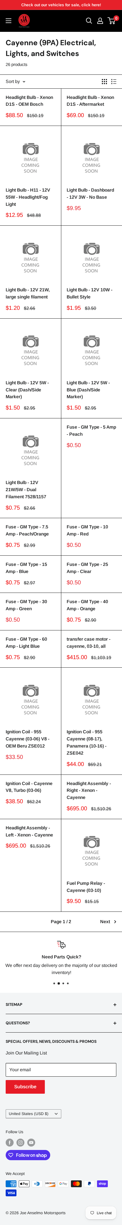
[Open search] (89, 21)
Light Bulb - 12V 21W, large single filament (28, 293)
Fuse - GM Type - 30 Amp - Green (26, 605)
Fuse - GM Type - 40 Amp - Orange (87, 605)
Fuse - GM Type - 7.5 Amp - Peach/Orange (27, 530)
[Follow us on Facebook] (10, 1143)
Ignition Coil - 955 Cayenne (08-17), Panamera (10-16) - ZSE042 (86, 742)
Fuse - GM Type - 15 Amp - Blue (26, 568)
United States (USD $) (29, 1114)
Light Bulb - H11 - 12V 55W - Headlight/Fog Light (28, 197)
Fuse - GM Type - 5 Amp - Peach (91, 431)
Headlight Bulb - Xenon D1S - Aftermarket (90, 101)
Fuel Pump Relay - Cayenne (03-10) (86, 887)
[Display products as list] (113, 81)
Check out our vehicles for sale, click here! (61, 5)
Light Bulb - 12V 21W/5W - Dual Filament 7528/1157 (26, 489)
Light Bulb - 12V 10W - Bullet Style (89, 293)
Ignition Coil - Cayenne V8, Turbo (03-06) (29, 787)
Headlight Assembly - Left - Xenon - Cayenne (29, 831)
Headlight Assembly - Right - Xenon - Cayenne (89, 790)
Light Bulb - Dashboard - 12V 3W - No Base (90, 194)
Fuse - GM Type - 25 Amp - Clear (87, 568)
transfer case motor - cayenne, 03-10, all (88, 643)
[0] (111, 20)
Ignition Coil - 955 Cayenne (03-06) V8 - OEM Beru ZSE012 (27, 738)
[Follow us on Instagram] (20, 1143)
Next (105, 921)
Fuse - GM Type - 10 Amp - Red (87, 530)
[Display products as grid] (104, 81)
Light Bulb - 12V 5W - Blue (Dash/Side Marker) (88, 389)
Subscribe (25, 1086)
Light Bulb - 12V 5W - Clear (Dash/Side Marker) (27, 389)
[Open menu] (8, 20)
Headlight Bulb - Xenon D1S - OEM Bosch (29, 101)
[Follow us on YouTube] (31, 1143)
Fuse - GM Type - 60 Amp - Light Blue (26, 643)
